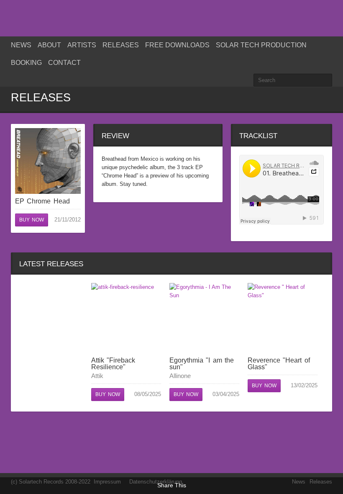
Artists (81, 45)
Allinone (180, 376)
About (49, 45)
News (21, 45)
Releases (120, 45)
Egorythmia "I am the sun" (201, 363)
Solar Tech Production (261, 45)
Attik (97, 376)
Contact (64, 62)
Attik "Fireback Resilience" (113, 363)
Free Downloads (177, 45)
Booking (26, 62)
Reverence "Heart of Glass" (279, 363)
